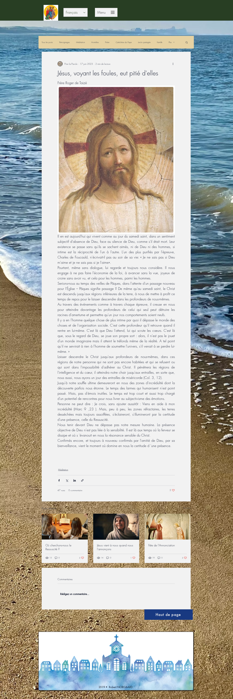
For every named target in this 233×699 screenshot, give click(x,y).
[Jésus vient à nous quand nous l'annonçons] (116, 527)
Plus (170, 42)
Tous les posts (47, 42)
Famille (159, 42)
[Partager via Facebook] (59, 480)
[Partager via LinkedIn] (74, 480)
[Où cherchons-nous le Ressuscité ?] (65, 527)
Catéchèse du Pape (124, 42)
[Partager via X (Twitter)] (66, 480)
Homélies (95, 42)
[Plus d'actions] (173, 64)
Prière (107, 42)
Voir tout (187, 507)
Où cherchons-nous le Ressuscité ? (58, 547)
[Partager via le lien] (82, 480)
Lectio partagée (144, 42)
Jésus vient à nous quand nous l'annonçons (115, 547)
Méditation (80, 42)
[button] (186, 42)
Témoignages (64, 42)
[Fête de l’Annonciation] (168, 527)
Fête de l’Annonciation (161, 545)
